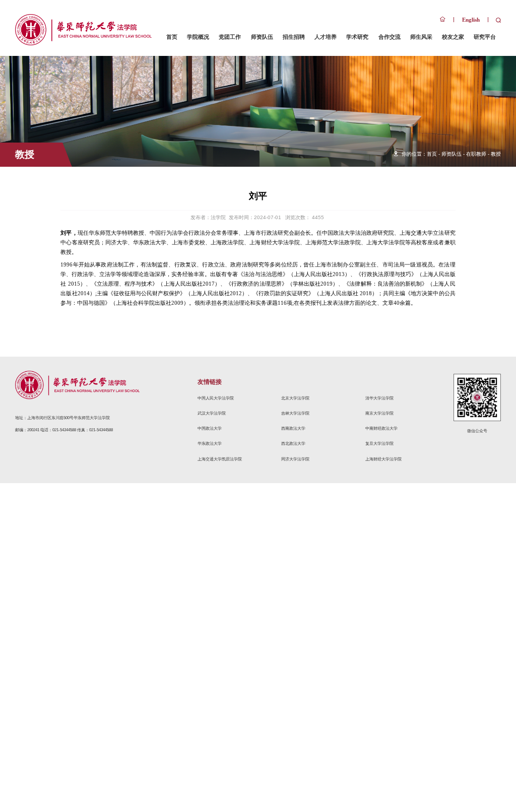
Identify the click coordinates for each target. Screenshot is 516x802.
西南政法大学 (293, 428)
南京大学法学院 (379, 413)
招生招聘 (294, 37)
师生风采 (421, 37)
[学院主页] (442, 20)
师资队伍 (262, 37)
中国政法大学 (210, 428)
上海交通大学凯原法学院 (220, 458)
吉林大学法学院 (295, 413)
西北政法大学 (293, 443)
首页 (171, 37)
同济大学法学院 (295, 458)
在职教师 (476, 154)
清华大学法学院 (379, 397)
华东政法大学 (210, 443)
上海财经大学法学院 (383, 458)
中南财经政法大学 (381, 428)
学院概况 (198, 37)
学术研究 (357, 37)
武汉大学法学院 (212, 413)
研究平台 (485, 37)
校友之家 (453, 37)
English (471, 20)
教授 (496, 154)
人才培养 (325, 37)
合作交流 (389, 37)
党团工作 (230, 37)
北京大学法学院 (295, 397)
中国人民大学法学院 (216, 397)
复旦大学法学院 (379, 443)
